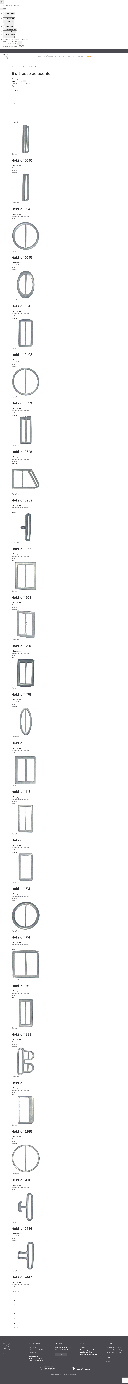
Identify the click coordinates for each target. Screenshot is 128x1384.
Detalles (14, 172)
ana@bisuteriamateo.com (63, 1347)
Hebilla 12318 (21, 1180)
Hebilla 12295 (22, 1131)
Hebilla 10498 (22, 355)
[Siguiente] (14, 117)
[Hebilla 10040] (26, 139)
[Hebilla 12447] (26, 1255)
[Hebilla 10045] (26, 236)
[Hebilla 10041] (26, 187)
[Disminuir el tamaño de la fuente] (19, 42)
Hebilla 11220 (21, 646)
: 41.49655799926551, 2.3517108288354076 (36, 1358)
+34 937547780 (106, 51)
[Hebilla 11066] (26, 527)
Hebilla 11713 (21, 889)
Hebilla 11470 (21, 694)
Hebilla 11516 (21, 791)
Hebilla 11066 (21, 549)
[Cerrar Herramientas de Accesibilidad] (4, 9)
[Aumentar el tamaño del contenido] (27, 39)
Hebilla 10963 (22, 500)
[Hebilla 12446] (26, 1207)
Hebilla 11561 (21, 840)
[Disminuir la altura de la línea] (18, 44)
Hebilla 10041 (21, 209)
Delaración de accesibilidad (88, 1354)
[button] (4, 1357)
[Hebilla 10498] (26, 333)
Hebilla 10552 (22, 403)
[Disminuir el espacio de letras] (20, 46)
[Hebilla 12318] (26, 1158)
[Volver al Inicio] (6, 56)
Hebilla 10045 (22, 257)
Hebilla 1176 (20, 986)
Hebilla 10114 (21, 306)
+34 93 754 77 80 (63, 1350)
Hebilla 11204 (21, 597)
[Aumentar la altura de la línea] (20, 44)
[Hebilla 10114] (26, 284)
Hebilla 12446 (22, 1228)
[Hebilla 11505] (26, 721)
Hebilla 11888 (21, 1034)
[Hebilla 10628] (26, 430)
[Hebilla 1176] (26, 964)
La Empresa (59, 56)
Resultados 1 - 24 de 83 (19, 83)
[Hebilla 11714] (26, 915)
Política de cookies (86, 1352)
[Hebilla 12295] (26, 1110)
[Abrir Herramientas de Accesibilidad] (2, 2)
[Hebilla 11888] (26, 1013)
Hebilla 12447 (22, 1277)
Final (16, 122)
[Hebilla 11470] (26, 673)
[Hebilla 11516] (26, 770)
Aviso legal (83, 1347)
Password (84, 1379)
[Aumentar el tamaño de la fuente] (21, 42)
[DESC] (24, 81)
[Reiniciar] (1, 9)
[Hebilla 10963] (26, 478)
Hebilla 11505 (21, 743)
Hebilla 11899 (21, 1083)
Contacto (81, 56)
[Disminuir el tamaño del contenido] (24, 39)
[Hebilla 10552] (26, 381)
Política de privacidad (87, 1350)
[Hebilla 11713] (26, 867)
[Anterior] (14, 95)
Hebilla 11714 (21, 937)
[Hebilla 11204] (26, 576)
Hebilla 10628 (22, 452)
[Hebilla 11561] (26, 818)
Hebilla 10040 (22, 160)
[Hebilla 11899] (26, 1061)
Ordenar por (15, 79)
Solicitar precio (16, 165)
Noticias (70, 56)
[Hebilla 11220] (26, 624)
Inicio (39, 56)
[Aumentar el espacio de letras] (22, 46)
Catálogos (48, 56)
